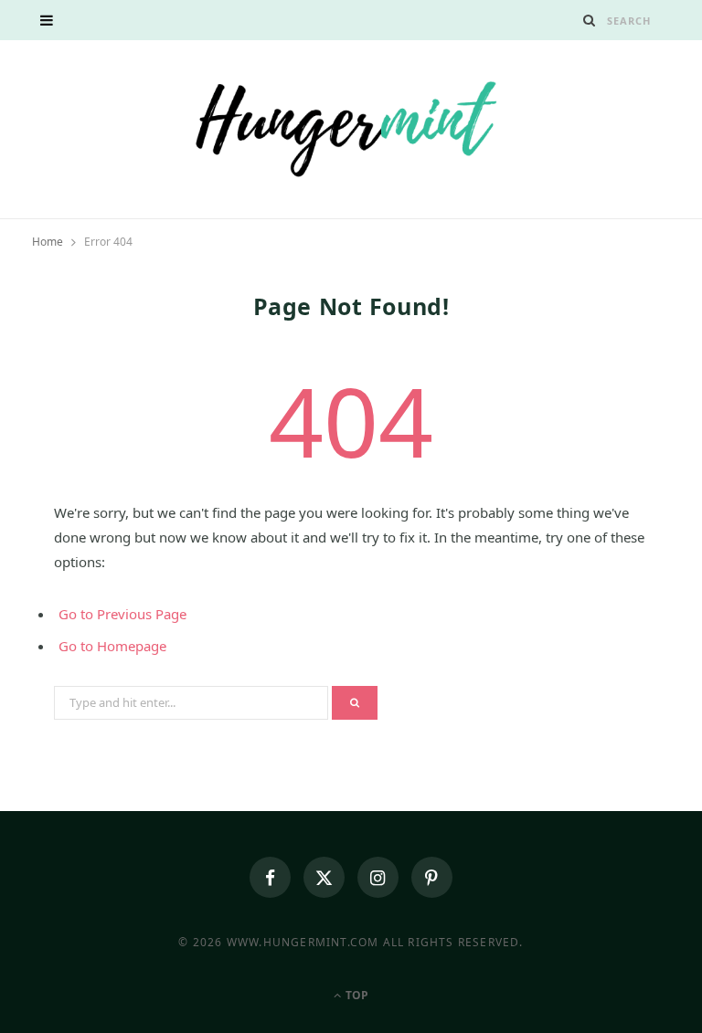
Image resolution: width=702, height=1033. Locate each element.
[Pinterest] (431, 877)
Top (355, 995)
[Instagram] (378, 877)
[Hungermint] (351, 127)
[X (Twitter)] (324, 877)
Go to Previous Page (122, 614)
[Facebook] (270, 877)
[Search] (589, 20)
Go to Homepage (112, 646)
